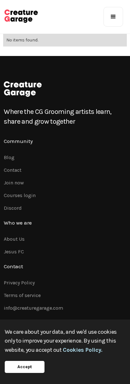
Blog (9, 157)
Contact (12, 170)
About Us (14, 239)
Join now (14, 183)
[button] (113, 17)
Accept (24, 366)
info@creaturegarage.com (33, 308)
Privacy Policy (19, 283)
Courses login (20, 195)
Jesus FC (14, 252)
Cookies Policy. (82, 349)
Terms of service (22, 295)
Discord (13, 208)
